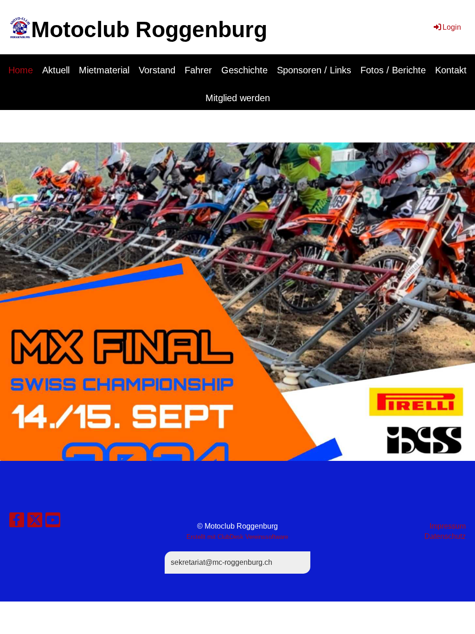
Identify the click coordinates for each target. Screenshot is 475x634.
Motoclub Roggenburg (149, 29)
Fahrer (198, 70)
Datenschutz (445, 536)
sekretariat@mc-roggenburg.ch (221, 562)
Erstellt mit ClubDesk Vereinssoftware (237, 536)
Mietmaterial (104, 70)
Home (20, 70)
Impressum (448, 526)
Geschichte (244, 70)
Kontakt (451, 70)
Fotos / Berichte (393, 70)
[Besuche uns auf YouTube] (52, 522)
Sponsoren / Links (314, 70)
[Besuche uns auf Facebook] (16, 522)
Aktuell (56, 70)
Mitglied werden (237, 98)
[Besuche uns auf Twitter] (34, 522)
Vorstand (157, 70)
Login (452, 27)
